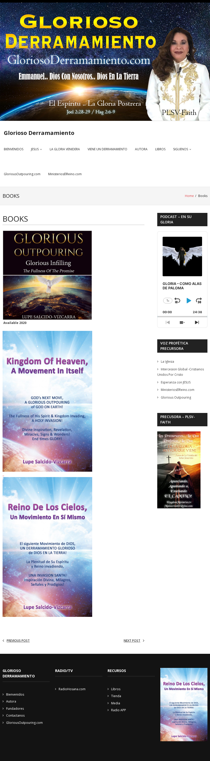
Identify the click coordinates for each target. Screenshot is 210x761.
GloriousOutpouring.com (22, 174)
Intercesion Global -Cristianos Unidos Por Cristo (180, 372)
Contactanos (15, 715)
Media (115, 703)
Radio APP (118, 710)
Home (189, 196)
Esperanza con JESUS (176, 382)
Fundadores (15, 708)
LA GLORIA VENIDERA (65, 149)
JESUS (35, 149)
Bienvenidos (15, 694)
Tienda (116, 696)
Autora (11, 701)
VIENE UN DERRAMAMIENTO (107, 149)
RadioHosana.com (72, 689)
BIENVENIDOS (13, 149)
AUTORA (141, 149)
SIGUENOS (180, 149)
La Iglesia (167, 361)
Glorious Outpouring (176, 397)
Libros (115, 689)
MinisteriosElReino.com (65, 174)
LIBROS (160, 149)
